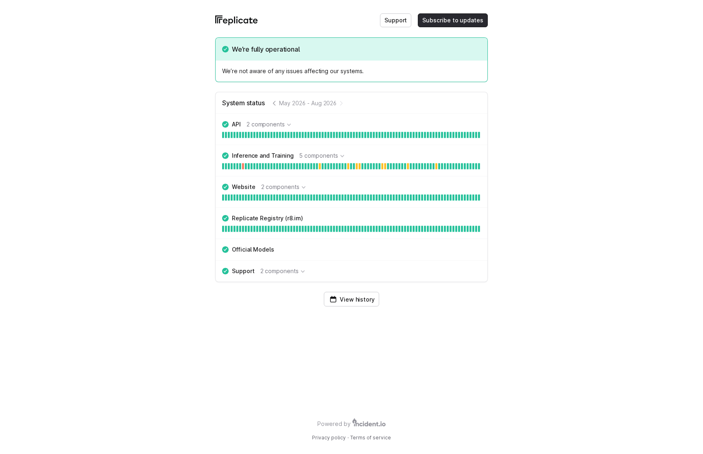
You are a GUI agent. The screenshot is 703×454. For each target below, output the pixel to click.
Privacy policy (329, 437)
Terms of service (370, 437)
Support (395, 20)
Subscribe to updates (452, 20)
